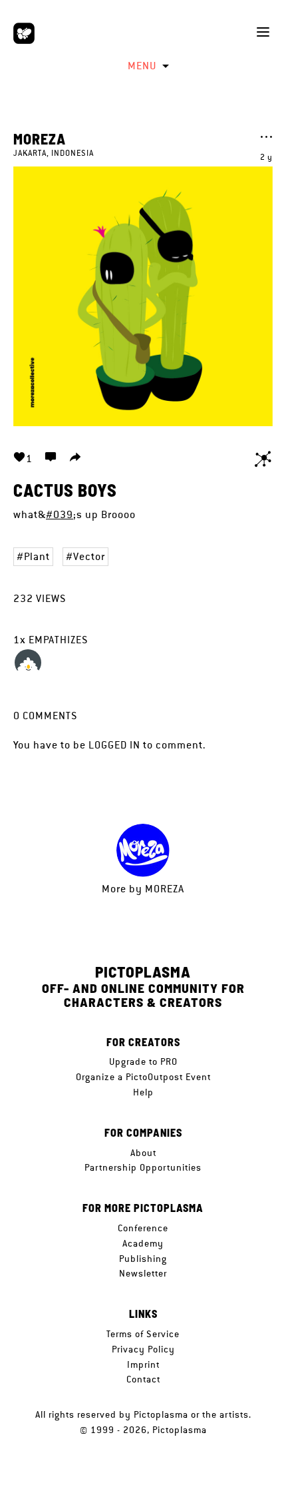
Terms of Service (143, 1334)
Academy (143, 1243)
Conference (143, 1228)
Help (143, 1092)
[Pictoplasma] (24, 33)
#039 (59, 514)
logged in (114, 745)
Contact (143, 1379)
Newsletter (143, 1273)
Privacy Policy (143, 1349)
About (143, 1153)
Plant (37, 556)
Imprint (143, 1364)
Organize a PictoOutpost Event (143, 1077)
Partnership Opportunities (143, 1167)
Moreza (39, 139)
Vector (89, 556)
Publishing (143, 1259)
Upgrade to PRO (143, 1061)
